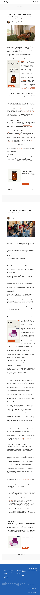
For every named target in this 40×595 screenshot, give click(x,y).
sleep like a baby (15, 156)
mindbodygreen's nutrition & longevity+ (22, 97)
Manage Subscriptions (24, 571)
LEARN (19, 1)
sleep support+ (19, 148)
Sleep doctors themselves (24, 438)
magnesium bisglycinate (12, 132)
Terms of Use (34, 588)
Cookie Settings (34, 592)
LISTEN (24, 1)
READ (14, 1)
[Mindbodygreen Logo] (6, 2)
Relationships (6, 577)
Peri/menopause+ (12, 574)
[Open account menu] (37, 2)
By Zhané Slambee (13, 218)
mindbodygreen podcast (18, 571)
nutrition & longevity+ (11, 572)
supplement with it (26, 125)
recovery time (11, 500)
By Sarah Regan (13, 22)
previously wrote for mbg (21, 134)
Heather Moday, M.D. (11, 134)
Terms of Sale (31, 588)
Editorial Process (30, 592)
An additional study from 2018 (27, 111)
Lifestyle (5, 574)
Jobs (28, 588)
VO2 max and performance (26, 479)
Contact (23, 575)
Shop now (11, 86)
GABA (22, 61)
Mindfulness (6, 576)
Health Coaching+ (12, 570)
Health (5, 570)
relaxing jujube (28, 130)
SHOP (29, 1)
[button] (16, 22)
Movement (5, 573)
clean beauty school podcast (18, 573)
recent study (10, 248)
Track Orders (24, 572)
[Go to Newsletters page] (33, 2)
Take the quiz (24, 574)
